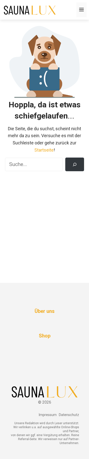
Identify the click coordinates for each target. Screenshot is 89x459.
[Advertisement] (44, 223)
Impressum (48, 415)
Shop (44, 336)
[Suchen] (74, 164)
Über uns (45, 311)
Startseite (44, 150)
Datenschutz (69, 415)
